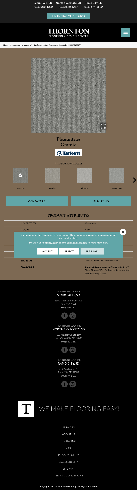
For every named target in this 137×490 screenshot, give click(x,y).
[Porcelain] (52, 175)
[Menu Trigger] (125, 32)
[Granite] (20, 175)
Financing (101, 201)
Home (5, 45)
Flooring (13, 45)
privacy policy (51, 242)
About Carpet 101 (25, 45)
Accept (47, 251)
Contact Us (36, 201)
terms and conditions (77, 242)
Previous (2, 175)
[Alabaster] (84, 175)
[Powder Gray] (117, 175)
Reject (69, 251)
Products (37, 45)
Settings (92, 251)
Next (134, 175)
